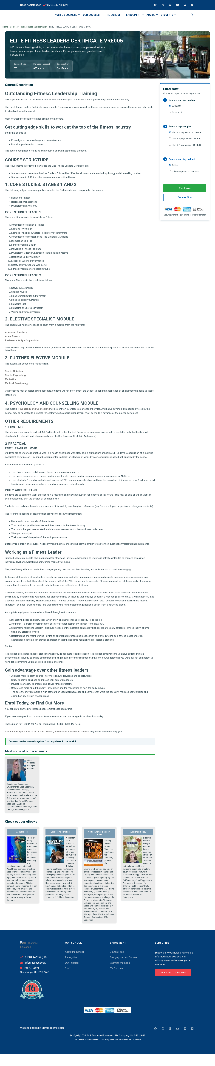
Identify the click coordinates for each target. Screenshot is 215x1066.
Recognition (71, 957)
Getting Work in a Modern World (99, 833)
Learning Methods (120, 962)
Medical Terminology (16, 383)
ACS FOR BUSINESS (66, 15)
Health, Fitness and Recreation (33, 27)
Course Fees (117, 951)
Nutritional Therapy (138, 832)
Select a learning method (182, 159)
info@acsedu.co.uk (35, 962)
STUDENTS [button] (167, 15)
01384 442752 (54, 4)
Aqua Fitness (12, 336)
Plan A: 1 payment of (187, 132)
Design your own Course (123, 957)
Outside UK (177, 112)
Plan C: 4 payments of (186, 145)
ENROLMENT (133, 15)
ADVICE (151, 15)
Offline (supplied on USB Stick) (186, 171)
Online (175, 165)
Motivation (11, 379)
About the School (74, 951)
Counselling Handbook (60, 832)
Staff (68, 968)
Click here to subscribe (173, 972)
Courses (14, 27)
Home (5, 27)
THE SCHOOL (113, 15)
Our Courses (91, 15)
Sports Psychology (15, 375)
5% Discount (117, 968)
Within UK (176, 106)
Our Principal (72, 962)
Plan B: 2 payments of (186, 138)
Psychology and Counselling (34, 408)
